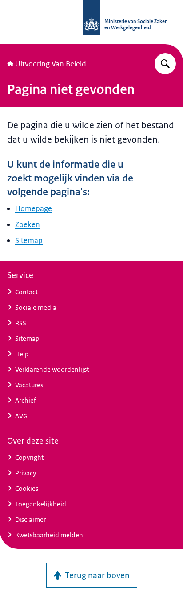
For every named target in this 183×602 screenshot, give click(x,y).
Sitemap (29, 240)
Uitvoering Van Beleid (50, 64)
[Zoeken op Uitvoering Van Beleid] (165, 63)
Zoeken (27, 224)
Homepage (33, 208)
